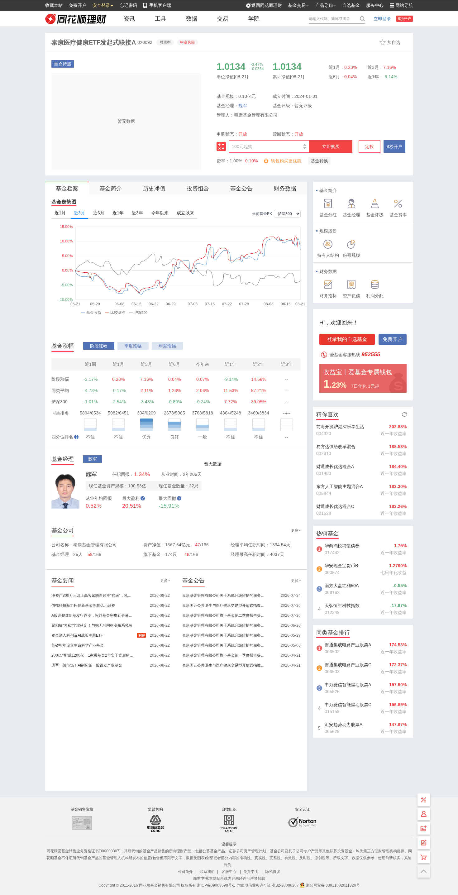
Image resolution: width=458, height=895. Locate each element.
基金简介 (110, 188)
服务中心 (375, 5)
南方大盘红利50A (342, 585)
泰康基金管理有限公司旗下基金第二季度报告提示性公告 (223, 615)
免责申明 (250, 871)
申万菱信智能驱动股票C (348, 704)
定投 (369, 146)
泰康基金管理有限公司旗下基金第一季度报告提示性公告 (223, 655)
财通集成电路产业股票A (348, 644)
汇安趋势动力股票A (343, 724)
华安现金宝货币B (341, 565)
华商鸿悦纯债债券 (342, 545)
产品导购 (324, 5)
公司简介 (185, 871)
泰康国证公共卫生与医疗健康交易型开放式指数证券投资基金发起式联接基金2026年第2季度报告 (223, 605)
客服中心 (229, 871)
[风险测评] (423, 842)
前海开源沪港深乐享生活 (340, 426)
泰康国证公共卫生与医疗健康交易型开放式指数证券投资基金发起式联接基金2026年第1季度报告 (223, 665)
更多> (296, 530)
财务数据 (285, 188)
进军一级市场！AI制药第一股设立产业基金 (86, 665)
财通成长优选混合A (335, 466)
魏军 (242, 105)
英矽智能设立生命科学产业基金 (77, 645)
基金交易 (297, 5)
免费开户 (77, 5)
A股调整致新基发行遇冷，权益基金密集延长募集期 (93, 615)
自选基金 (351, 5)
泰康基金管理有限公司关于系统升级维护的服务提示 (223, 595)
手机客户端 (160, 5)
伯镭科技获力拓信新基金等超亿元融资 (83, 605)
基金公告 (241, 188)
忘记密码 (128, 5)
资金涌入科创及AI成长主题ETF (77, 635)
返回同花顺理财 (266, 5)
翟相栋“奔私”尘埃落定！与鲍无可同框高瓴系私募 (91, 625)
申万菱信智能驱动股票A (348, 684)
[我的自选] (423, 857)
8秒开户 (404, 19)
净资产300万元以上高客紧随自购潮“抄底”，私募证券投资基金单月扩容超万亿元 (93, 595)
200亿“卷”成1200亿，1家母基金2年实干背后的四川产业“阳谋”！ (93, 655)
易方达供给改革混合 (335, 446)
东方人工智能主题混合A (339, 486)
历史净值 (154, 188)
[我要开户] (423, 828)
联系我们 (207, 871)
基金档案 (67, 188)
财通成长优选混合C (335, 506)
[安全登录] (423, 814)
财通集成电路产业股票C (348, 664)
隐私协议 (272, 871)
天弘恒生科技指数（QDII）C (342, 606)
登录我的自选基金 (347, 339)
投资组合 (198, 188)
